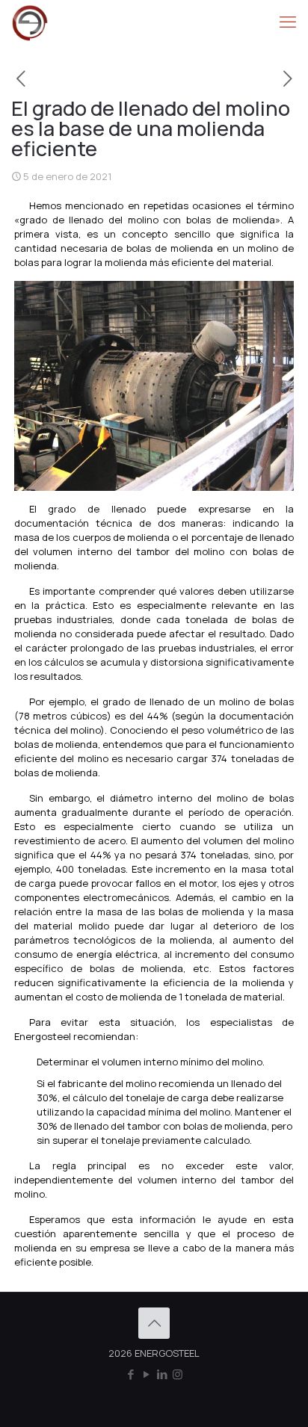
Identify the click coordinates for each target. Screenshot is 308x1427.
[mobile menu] (288, 22)
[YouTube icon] (146, 1374)
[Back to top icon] (154, 1323)
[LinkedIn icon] (161, 1374)
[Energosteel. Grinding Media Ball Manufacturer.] (30, 22)
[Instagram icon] (177, 1374)
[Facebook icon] (130, 1374)
